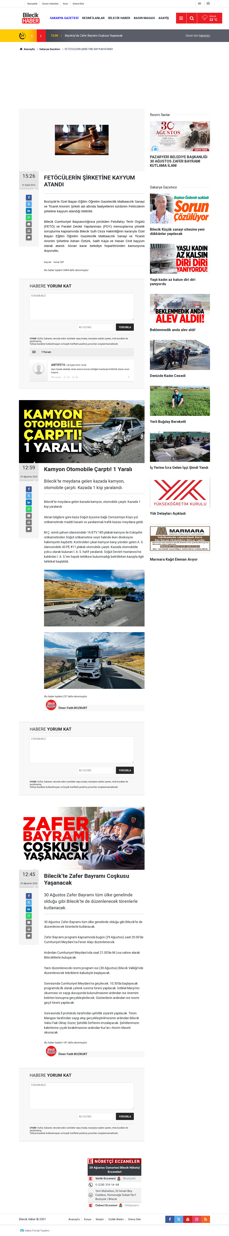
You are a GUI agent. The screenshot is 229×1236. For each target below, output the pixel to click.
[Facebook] (29, 198)
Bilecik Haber (119, 18)
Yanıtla (57, 377)
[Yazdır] (29, 231)
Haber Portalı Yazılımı (37, 1230)
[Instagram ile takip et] (196, 1219)
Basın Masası (144, 18)
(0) (68, 377)
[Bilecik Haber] (31, 18)
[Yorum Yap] (29, 237)
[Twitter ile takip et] (178, 1219)
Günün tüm (198, 35)
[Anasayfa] (21, 3)
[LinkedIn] (29, 211)
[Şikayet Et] (128, 377)
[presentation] (31, 36)
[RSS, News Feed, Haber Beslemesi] (205, 1219)
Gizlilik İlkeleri (116, 1219)
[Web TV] (199, 3)
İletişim (100, 1219)
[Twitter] (29, 204)
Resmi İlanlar (93, 18)
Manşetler (32, 3)
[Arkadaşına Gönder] (29, 224)
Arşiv (65, 3)
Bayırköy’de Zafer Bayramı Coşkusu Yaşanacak (94, 35)
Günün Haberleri (50, 3)
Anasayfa (29, 49)
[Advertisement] (114, 81)
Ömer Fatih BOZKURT (72, 708)
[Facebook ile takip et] (169, 1219)
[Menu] (181, 18)
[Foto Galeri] (208, 3)
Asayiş (164, 18)
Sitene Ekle (78, 3)
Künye (87, 1219)
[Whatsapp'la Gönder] (29, 217)
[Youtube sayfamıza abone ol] (187, 1219)
